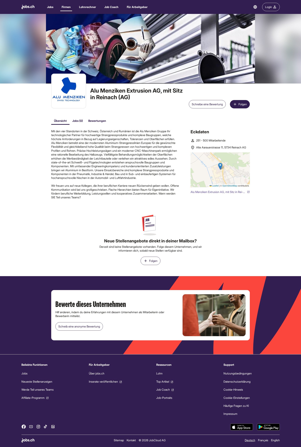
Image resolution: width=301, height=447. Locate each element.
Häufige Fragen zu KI (236, 405)
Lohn (159, 373)
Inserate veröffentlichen (103, 381)
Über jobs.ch (96, 373)
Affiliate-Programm (33, 397)
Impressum (230, 413)
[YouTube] (31, 426)
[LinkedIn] (53, 426)
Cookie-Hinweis (233, 389)
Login (268, 7)
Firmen (66, 7)
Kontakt (131, 440)
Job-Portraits (164, 397)
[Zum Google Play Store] (268, 427)
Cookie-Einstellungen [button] (236, 397)
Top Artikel (162, 381)
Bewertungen (97, 120)
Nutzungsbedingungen (237, 373)
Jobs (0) (77, 120)
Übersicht (60, 120)
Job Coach (111, 7)
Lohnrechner (87, 7)
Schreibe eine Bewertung (207, 104)
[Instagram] (38, 426)
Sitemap (119, 440)
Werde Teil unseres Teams (37, 389)
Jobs (50, 7)
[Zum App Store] (241, 427)
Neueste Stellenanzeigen (36, 381)
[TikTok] (45, 426)
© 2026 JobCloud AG (151, 440)
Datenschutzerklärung (236, 381)
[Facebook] (23, 426)
